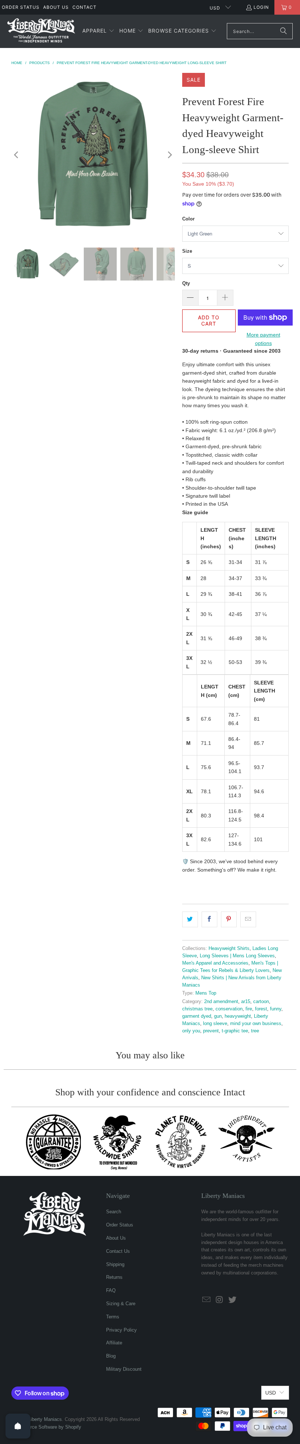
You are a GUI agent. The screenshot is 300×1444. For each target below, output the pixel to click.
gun (218, 1016)
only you (191, 1030)
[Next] (169, 155)
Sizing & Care (120, 1303)
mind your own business (255, 1023)
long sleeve (215, 1023)
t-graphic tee (235, 1030)
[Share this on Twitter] (190, 919)
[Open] (17, 1426)
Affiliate (114, 1342)
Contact (84, 7)
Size (187, 251)
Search (113, 1211)
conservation (229, 1008)
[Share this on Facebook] (209, 919)
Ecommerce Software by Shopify (46, 1427)
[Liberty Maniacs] (41, 31)
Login (261, 7)
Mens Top (205, 993)
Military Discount (124, 1369)
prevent (211, 1030)
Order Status (21, 7)
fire (248, 1008)
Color (188, 219)
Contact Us (118, 1251)
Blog (111, 1356)
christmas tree (197, 1008)
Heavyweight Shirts (229, 948)
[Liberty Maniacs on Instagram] (219, 1300)
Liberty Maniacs (45, 1419)
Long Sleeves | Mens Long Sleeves (237, 955)
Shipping (115, 1264)
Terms (112, 1316)
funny (275, 1008)
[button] (98, 31)
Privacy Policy (121, 1330)
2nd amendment (221, 1001)
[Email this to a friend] (248, 919)
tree (255, 1030)
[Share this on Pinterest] (229, 919)
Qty (186, 283)
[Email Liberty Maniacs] (206, 1300)
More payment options (263, 339)
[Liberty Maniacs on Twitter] (232, 1300)
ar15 (245, 1001)
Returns (114, 1277)
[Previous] (17, 155)
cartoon (261, 1001)
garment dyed (196, 1016)
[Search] (283, 31)
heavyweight (238, 1016)
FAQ (111, 1290)
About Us (56, 7)
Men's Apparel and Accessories (215, 963)
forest (261, 1008)
